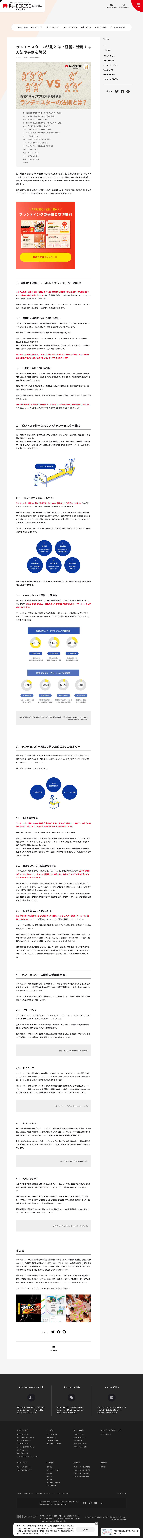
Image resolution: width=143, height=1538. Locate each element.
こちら (63, 1288)
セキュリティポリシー (63, 1493)
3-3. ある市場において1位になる (35, 143)
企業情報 (50, 1462)
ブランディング (52, 27)
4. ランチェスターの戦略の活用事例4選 (38, 146)
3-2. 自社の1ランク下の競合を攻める (37, 139)
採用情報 (104, 1462)
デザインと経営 (101, 27)
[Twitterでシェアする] (53, 1333)
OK (87, 1529)
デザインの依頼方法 (118, 27)
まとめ (25, 162)
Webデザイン (86, 27)
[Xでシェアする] (117, 92)
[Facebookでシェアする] (122, 92)
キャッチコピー (37, 27)
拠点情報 (77, 1462)
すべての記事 (23, 27)
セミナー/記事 (22, 1462)
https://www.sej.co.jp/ (81, 1161)
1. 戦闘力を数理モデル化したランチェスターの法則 (43, 113)
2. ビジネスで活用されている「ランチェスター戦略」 (42, 123)
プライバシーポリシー (50, 1493)
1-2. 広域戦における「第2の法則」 (35, 119)
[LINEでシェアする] (64, 1333)
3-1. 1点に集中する (30, 136)
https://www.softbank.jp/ (80, 1050)
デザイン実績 (78, 1430)
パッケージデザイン (69, 27)
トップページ (121, 1493)
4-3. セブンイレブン (31, 156)
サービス (50, 1430)
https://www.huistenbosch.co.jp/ (77, 1226)
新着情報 (19, 1493)
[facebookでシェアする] (58, 1333)
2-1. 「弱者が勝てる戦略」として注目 (37, 126)
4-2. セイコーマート (31, 152)
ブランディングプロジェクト (111, 1430)
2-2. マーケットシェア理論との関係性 (37, 129)
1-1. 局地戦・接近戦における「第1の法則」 (39, 116)
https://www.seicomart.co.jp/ (78, 1106)
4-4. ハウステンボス (31, 159)
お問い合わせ (38, 1493)
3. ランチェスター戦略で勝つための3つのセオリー (42, 133)
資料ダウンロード (28, 1493)
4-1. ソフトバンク (30, 149)
